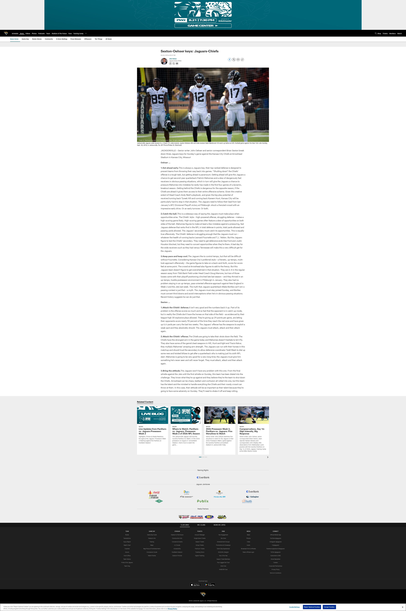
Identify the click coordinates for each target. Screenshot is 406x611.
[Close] (402, 607)
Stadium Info (152, 538)
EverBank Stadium (177, 552)
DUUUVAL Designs (223, 552)
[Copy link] (242, 59)
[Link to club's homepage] (5, 33)
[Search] (376, 33)
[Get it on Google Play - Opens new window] (210, 585)
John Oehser (173, 58)
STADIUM (177, 531)
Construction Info (177, 538)
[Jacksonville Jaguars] (203, 594)
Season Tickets (199, 541)
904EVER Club (223, 569)
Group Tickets (200, 545)
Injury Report (127, 541)
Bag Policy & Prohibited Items (151, 548)
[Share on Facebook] (229, 61)
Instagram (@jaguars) (276, 541)
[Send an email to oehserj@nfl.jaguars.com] (177, 63)
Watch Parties (152, 555)
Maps (151, 545)
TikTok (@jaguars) (275, 552)
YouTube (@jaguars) (275, 538)
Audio (248, 545)
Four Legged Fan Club (223, 562)
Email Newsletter (275, 559)
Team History (127, 559)
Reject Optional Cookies (312, 607)
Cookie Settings (294, 607)
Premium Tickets (200, 548)
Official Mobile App (275, 534)
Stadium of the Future (177, 534)
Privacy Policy (276, 569)
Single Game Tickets (200, 538)
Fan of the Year (223, 555)
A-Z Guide (177, 545)
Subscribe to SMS (275, 555)
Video (248, 541)
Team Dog (127, 566)
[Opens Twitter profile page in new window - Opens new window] (173, 63)
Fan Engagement (223, 534)
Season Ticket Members (223, 559)
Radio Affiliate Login (248, 552)
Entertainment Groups (223, 541)
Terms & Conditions (275, 573)
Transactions (127, 538)
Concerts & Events (177, 541)
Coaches (127, 548)
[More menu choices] (86, 33)
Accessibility (177, 548)
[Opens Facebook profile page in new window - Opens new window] (170, 63)
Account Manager (200, 534)
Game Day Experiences (223, 548)
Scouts (127, 552)
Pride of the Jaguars (127, 562)
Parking (152, 541)
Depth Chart (127, 545)
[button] (200, 457)
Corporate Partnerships (275, 566)
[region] (203, 607)
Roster (127, 534)
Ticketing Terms (199, 552)
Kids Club (223, 566)
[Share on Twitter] (234, 61)
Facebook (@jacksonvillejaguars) (275, 548)
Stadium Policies (177, 555)
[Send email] (238, 61)
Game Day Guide (152, 534)
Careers (275, 562)
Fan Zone (223, 538)
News (248, 534)
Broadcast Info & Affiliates (248, 548)
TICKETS (199, 531)
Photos (248, 538)
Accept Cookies (329, 607)
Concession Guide (152, 552)
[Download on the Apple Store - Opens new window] (195, 585)
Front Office (127, 555)
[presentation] (268, 457)
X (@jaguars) (275, 545)
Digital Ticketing (199, 555)
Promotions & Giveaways (223, 545)
